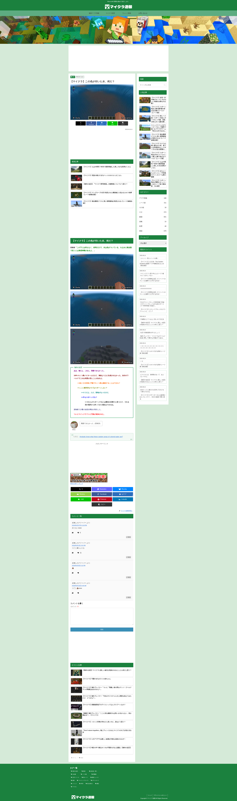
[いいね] (72, 533)
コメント (74, 606)
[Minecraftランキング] (88, 478)
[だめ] (78, 533)
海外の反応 (81, 77)
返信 (129, 537)
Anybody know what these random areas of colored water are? (101, 437)
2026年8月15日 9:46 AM (79, 585)
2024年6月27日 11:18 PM (79, 525)
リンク (150, 795)
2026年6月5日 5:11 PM (78, 565)
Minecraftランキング (76, 483)
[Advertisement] (118, 58)
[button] (123, 123)
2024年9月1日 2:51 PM (79, 545)
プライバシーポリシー (160, 795)
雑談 (73, 77)
